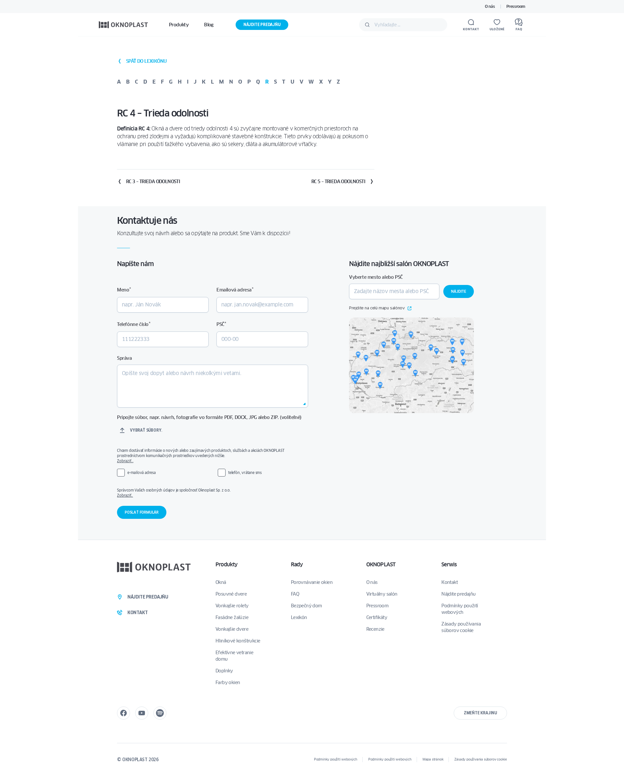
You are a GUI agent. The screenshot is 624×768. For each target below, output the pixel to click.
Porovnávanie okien (311, 582)
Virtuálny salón (381, 594)
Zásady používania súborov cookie (461, 627)
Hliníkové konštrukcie (237, 641)
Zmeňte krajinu (480, 712)
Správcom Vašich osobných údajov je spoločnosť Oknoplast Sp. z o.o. (208, 493)
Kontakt (449, 582)
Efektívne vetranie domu (234, 656)
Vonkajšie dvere (231, 629)
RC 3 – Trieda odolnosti (153, 181)
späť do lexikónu (146, 61)
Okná (220, 582)
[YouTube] (141, 713)
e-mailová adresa (141, 472)
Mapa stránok (433, 759)
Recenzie (375, 629)
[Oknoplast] (123, 24)
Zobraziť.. (125, 495)
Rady (297, 564)
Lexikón (299, 617)
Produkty (226, 564)
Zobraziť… (125, 460)
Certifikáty (376, 617)
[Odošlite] (367, 24)
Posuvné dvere (231, 594)
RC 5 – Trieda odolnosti (338, 181)
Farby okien (227, 682)
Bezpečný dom (306, 606)
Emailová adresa (234, 289)
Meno (124, 289)
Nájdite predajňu (261, 24)
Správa (124, 358)
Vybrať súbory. (146, 430)
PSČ (221, 324)
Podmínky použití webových (459, 609)
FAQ (295, 594)
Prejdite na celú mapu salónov (377, 308)
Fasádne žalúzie (231, 617)
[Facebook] (123, 713)
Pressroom (515, 6)
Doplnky (224, 671)
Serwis (449, 564)
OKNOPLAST (381, 564)
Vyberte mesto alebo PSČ (376, 277)
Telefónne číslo (133, 324)
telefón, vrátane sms (245, 472)
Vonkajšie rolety (231, 606)
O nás (490, 6)
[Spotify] (159, 713)
